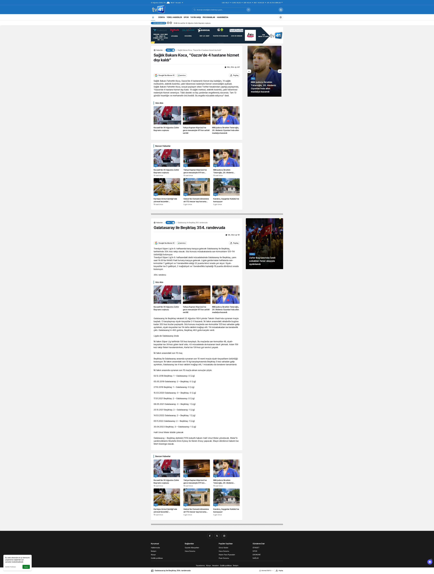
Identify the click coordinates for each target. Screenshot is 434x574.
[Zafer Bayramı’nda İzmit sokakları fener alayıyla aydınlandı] (264, 243)
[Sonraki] (170, 23)
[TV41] (158, 9)
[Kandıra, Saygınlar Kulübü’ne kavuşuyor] (226, 191)
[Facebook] (209, 536)
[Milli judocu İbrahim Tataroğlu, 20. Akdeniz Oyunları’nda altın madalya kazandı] (226, 120)
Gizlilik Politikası (10, 567)
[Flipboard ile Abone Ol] (182, 75)
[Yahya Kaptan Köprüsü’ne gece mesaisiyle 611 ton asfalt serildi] (196, 120)
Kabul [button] (26, 567)
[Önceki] (168, 23)
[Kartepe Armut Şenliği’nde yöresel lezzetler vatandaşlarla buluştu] (167, 191)
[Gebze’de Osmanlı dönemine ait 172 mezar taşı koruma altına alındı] (196, 191)
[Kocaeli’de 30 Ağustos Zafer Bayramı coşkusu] (167, 120)
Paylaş (281, 570)
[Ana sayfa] (153, 17)
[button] (281, 9)
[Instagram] (224, 536)
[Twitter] (217, 536)
